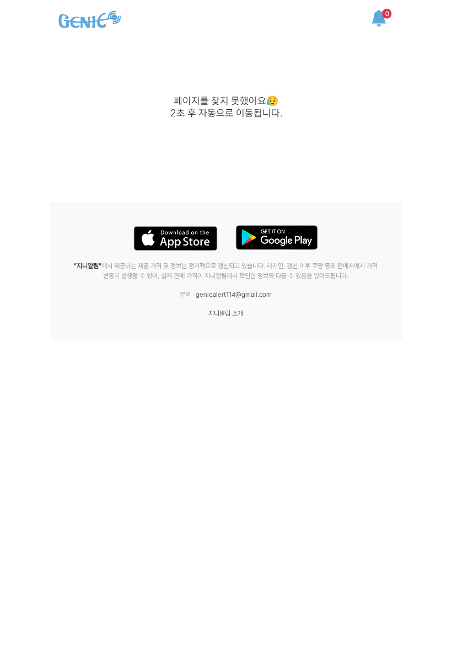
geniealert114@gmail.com (234, 294)
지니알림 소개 (225, 313)
